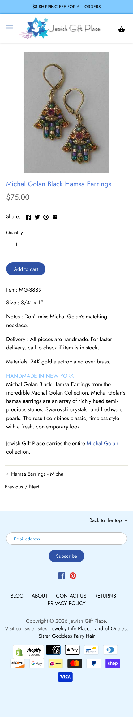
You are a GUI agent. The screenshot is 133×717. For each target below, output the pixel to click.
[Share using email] (55, 216)
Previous (14, 486)
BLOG (18, 595)
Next (34, 486)
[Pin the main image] (46, 216)
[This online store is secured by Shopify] (28, 651)
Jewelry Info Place (69, 628)
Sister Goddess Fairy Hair (66, 636)
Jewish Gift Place (87, 621)
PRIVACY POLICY (67, 603)
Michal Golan (102, 443)
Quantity (14, 232)
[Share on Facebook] (28, 216)
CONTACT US (72, 595)
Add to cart (26, 269)
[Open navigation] (9, 28)
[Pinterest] (73, 575)
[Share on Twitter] (37, 216)
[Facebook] (61, 575)
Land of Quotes (109, 628)
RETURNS (105, 595)
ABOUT (40, 595)
